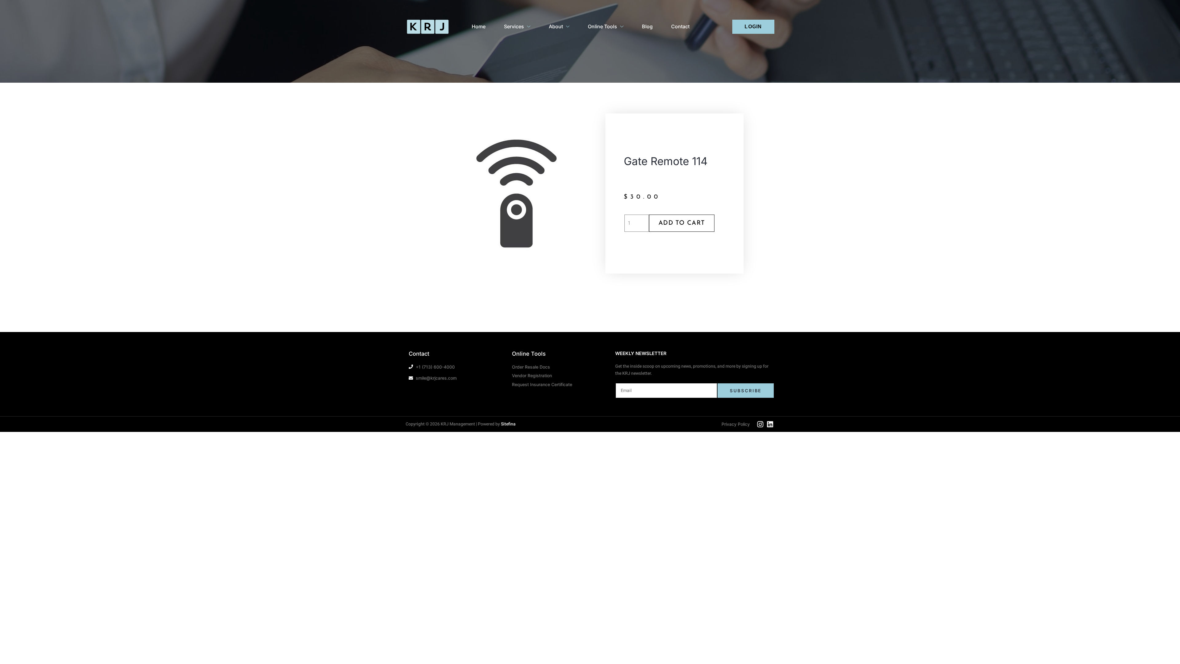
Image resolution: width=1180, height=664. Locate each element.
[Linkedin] (770, 424)
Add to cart (682, 223)
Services (514, 26)
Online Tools (602, 26)
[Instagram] (760, 424)
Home (479, 26)
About (556, 26)
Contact (680, 26)
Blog (647, 26)
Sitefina (508, 424)
